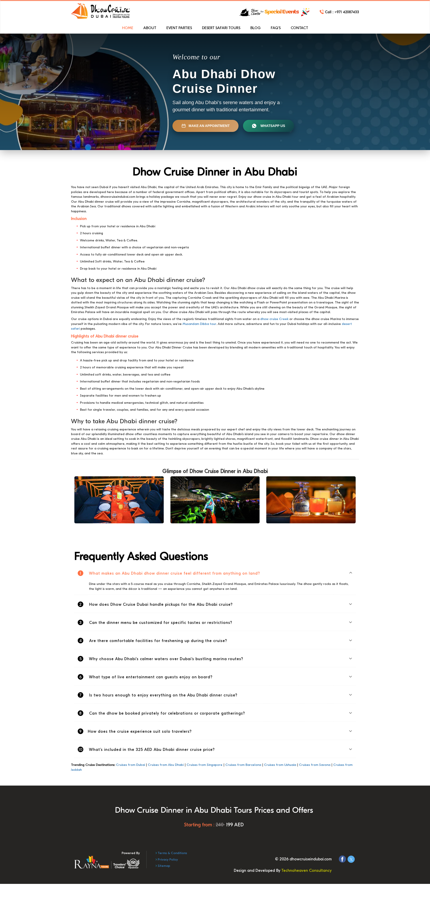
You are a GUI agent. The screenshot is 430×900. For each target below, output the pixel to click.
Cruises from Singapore (204, 765)
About (149, 28)
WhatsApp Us (272, 126)
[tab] (215, 573)
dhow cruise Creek (274, 319)
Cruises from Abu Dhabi (166, 765)
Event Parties (179, 28)
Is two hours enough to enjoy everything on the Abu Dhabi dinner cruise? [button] (158, 695)
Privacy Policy (167, 859)
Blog (255, 28)
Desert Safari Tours (221, 28)
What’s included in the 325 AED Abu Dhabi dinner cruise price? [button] (147, 749)
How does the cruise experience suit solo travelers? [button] (135, 731)
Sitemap (163, 866)
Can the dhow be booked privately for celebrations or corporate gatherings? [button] (162, 713)
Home (127, 28)
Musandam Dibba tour (199, 324)
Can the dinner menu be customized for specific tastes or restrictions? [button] (155, 622)
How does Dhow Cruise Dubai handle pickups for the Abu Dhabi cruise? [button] (156, 604)
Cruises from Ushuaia (280, 765)
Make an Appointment (209, 126)
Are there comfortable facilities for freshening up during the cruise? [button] (153, 640)
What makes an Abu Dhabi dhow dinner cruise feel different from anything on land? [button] (170, 573)
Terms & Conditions (172, 853)
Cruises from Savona (314, 765)
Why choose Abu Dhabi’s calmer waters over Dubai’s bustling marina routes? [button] (161, 659)
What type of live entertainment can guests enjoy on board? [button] (146, 677)
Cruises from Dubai (130, 765)
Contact (299, 28)
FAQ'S (276, 28)
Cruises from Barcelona (243, 765)
